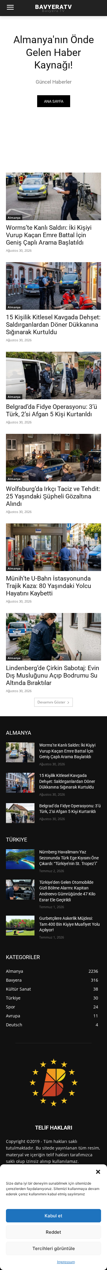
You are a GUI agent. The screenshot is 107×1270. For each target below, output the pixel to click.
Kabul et (53, 1216)
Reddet (53, 1232)
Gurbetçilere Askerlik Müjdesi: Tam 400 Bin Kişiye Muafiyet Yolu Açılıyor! (69, 924)
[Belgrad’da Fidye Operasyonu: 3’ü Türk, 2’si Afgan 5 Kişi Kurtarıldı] (53, 375)
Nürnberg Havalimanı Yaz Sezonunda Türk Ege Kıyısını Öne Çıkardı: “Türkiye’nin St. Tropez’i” (69, 858)
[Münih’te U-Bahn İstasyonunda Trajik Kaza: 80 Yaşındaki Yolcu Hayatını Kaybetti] (53, 547)
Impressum (66, 1262)
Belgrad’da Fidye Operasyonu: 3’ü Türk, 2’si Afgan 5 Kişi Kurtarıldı (51, 410)
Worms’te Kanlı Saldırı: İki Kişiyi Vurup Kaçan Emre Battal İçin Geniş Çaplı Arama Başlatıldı (49, 235)
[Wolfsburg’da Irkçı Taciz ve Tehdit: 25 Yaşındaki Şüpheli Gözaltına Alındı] (53, 457)
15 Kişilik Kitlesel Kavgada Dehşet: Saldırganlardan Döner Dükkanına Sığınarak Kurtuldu (53, 325)
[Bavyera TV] (53, 1082)
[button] (98, 1172)
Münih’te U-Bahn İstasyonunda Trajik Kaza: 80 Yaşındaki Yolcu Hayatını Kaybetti (48, 586)
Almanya (14, 217)
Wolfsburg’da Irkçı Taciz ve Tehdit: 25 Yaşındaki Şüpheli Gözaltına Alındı (53, 496)
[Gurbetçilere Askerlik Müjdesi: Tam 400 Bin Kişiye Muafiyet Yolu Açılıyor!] (20, 926)
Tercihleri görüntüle (53, 1248)
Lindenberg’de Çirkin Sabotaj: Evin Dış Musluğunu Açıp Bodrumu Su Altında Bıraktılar (52, 675)
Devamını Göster (51, 702)
